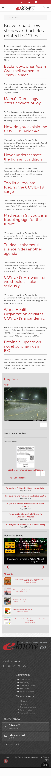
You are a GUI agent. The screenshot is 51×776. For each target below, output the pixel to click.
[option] (25, 398)
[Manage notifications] (6, 761)
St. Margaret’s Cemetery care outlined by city (25, 516)
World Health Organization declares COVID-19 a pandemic (24, 314)
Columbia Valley (27, 677)
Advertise (24, 696)
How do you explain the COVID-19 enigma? (25, 128)
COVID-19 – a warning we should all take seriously (24, 281)
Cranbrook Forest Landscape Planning (25, 461)
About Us (24, 693)
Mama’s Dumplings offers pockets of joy (22, 100)
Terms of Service (27, 704)
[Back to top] (45, 770)
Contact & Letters (28, 699)
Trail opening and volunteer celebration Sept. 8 (25, 487)
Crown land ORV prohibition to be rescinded (25, 480)
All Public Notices (18, 469)
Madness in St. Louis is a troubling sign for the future (25, 219)
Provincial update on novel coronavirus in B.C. (22, 346)
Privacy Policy (26, 701)
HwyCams (11, 379)
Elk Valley (24, 680)
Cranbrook (25, 671)
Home (8, 18)
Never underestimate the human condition (23, 157)
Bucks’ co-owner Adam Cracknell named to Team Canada (25, 70)
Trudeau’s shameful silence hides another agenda (23, 249)
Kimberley (24, 674)
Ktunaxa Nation (27, 683)
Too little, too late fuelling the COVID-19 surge (24, 187)
